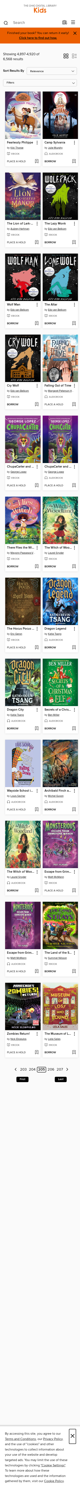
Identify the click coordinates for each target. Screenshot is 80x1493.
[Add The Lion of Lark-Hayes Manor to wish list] (36, 242)
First (22, 1079)
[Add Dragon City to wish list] (36, 728)
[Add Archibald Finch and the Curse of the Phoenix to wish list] (74, 809)
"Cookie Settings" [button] (53, 1465)
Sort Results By (13, 71)
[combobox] (31, 23)
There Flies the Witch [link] (21, 548)
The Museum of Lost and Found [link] (58, 1034)
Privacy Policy (53, 1439)
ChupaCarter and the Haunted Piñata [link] (21, 467)
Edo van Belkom (57, 228)
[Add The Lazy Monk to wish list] (74, 242)
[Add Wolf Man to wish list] (36, 323)
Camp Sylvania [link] (55, 143)
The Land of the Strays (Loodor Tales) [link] (58, 953)
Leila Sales (54, 1039)
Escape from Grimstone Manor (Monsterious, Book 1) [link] (21, 953)
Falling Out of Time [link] (58, 386)
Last (60, 1079)
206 (51, 1069)
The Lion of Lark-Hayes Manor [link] (21, 224)
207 (60, 1069)
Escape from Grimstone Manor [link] (58, 872)
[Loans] (65, 23)
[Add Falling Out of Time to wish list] (74, 404)
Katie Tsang (54, 634)
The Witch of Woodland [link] (58, 548)
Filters (10, 83)
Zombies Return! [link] (18, 1034)
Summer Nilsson (57, 958)
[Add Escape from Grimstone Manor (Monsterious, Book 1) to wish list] (36, 971)
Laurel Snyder (56, 553)
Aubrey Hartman (19, 228)
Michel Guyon (56, 796)
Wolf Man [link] (13, 305)
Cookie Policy (54, 1481)
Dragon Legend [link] (55, 629)
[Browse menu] (73, 22)
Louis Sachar (17, 796)
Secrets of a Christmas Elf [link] (58, 710)
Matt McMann (56, 877)
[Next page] (67, 1069)
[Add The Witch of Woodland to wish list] (74, 566)
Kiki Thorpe (16, 147)
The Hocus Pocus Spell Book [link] (21, 629)
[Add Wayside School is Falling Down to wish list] (36, 809)
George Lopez (18, 472)
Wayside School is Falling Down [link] (21, 791)
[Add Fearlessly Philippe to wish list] (36, 161)
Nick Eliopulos (18, 1039)
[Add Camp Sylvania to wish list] (74, 161)
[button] (66, 57)
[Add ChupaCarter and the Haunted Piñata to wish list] (36, 485)
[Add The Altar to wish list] (74, 323)
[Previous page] (15, 1069)
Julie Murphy (55, 147)
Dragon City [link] (15, 710)
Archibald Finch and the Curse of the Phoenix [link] (58, 791)
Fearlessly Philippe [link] (20, 143)
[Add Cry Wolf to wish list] (36, 404)
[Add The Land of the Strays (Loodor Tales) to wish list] (74, 971)
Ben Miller (53, 715)
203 (23, 1069)
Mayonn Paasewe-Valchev (23, 553)
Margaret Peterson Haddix (61, 391)
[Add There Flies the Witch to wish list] (36, 566)
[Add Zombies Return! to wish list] (36, 1052)
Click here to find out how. (38, 38)
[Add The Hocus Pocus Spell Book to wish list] (36, 647)
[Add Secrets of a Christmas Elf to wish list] (74, 728)
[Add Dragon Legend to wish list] (74, 647)
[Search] (6, 22)
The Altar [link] (51, 305)
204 (32, 1069)
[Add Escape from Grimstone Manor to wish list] (74, 890)
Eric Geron (16, 634)
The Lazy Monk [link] (55, 224)
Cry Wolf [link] (13, 386)
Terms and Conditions (20, 1439)
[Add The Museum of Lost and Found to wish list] (74, 1052)
